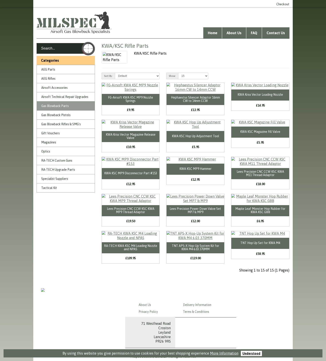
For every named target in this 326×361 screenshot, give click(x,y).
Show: (172, 75)
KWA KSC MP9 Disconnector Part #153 (130, 173)
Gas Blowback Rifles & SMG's (61, 124)
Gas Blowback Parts (55, 106)
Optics (45, 151)
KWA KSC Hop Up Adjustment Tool (195, 136)
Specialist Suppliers (54, 178)
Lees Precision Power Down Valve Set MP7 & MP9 (195, 210)
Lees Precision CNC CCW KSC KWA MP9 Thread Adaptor (130, 210)
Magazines (48, 142)
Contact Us (276, 33)
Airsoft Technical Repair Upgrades (64, 97)
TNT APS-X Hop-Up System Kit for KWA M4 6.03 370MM (195, 247)
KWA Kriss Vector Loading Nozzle (260, 94)
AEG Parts (48, 69)
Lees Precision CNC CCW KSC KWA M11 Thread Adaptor (260, 173)
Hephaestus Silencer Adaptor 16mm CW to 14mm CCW (195, 99)
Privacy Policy (148, 311)
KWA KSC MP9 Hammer (195, 169)
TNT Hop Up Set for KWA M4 (260, 243)
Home (212, 33)
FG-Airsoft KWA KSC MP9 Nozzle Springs (130, 99)
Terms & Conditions (196, 311)
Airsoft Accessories (54, 87)
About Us (234, 33)
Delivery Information (197, 305)
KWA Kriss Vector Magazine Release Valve (130, 136)
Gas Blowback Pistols (56, 115)
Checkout (282, 4)
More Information (224, 353)
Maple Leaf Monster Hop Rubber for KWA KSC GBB (260, 210)
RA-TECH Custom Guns (56, 160)
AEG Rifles (48, 78)
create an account (213, 3)
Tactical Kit (49, 188)
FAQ (254, 33)
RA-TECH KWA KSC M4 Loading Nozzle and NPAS (130, 247)
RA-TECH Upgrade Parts (58, 169)
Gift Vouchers (50, 133)
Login (191, 3)
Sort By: (108, 75)
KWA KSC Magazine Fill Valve (260, 131)
